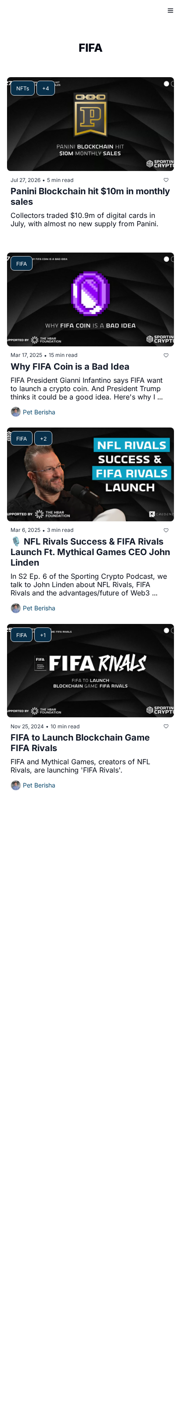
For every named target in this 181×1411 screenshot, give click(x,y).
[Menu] (170, 10)
